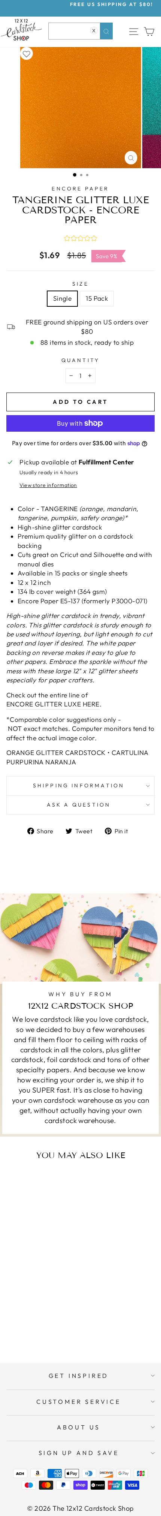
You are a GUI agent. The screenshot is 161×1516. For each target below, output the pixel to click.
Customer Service (78, 1401)
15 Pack (97, 298)
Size (80, 283)
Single (62, 298)
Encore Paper (80, 188)
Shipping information (79, 785)
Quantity (80, 360)
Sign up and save (79, 1453)
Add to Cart (50, 1327)
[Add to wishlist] (26, 53)
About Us (78, 1427)
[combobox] (80, 31)
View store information (48, 485)
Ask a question (79, 804)
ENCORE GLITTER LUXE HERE (53, 704)
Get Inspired (79, 1375)
